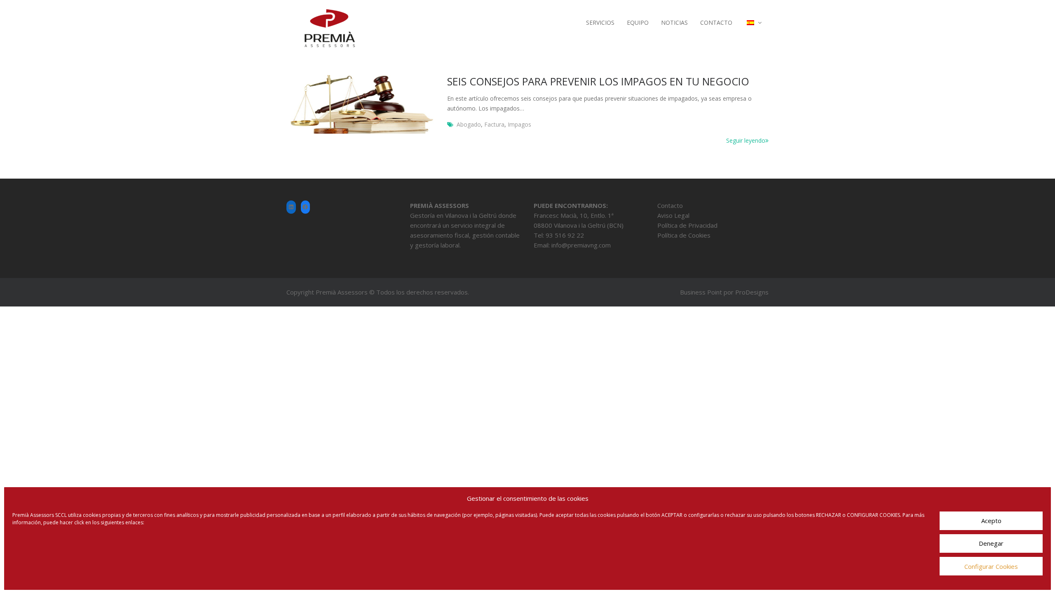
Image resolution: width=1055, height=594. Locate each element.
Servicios (600, 22)
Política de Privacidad (687, 225)
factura (494, 124)
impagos (519, 124)
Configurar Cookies (991, 566)
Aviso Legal (673, 215)
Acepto (991, 521)
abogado (469, 124)
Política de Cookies (683, 235)
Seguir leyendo (745, 140)
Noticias (674, 22)
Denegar (991, 544)
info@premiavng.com (581, 245)
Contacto (716, 22)
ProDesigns (752, 292)
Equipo (638, 22)
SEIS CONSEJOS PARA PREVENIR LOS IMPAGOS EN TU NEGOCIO (598, 81)
